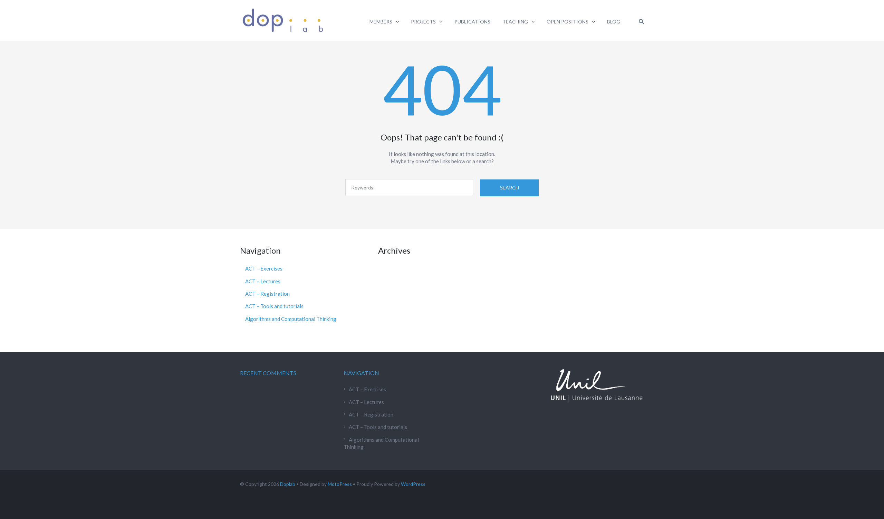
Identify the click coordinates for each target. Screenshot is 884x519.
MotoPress (340, 484)
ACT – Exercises (263, 268)
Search (509, 187)
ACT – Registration (267, 294)
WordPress (413, 484)
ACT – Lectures (262, 281)
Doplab (287, 484)
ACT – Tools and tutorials (274, 306)
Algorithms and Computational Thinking (290, 319)
